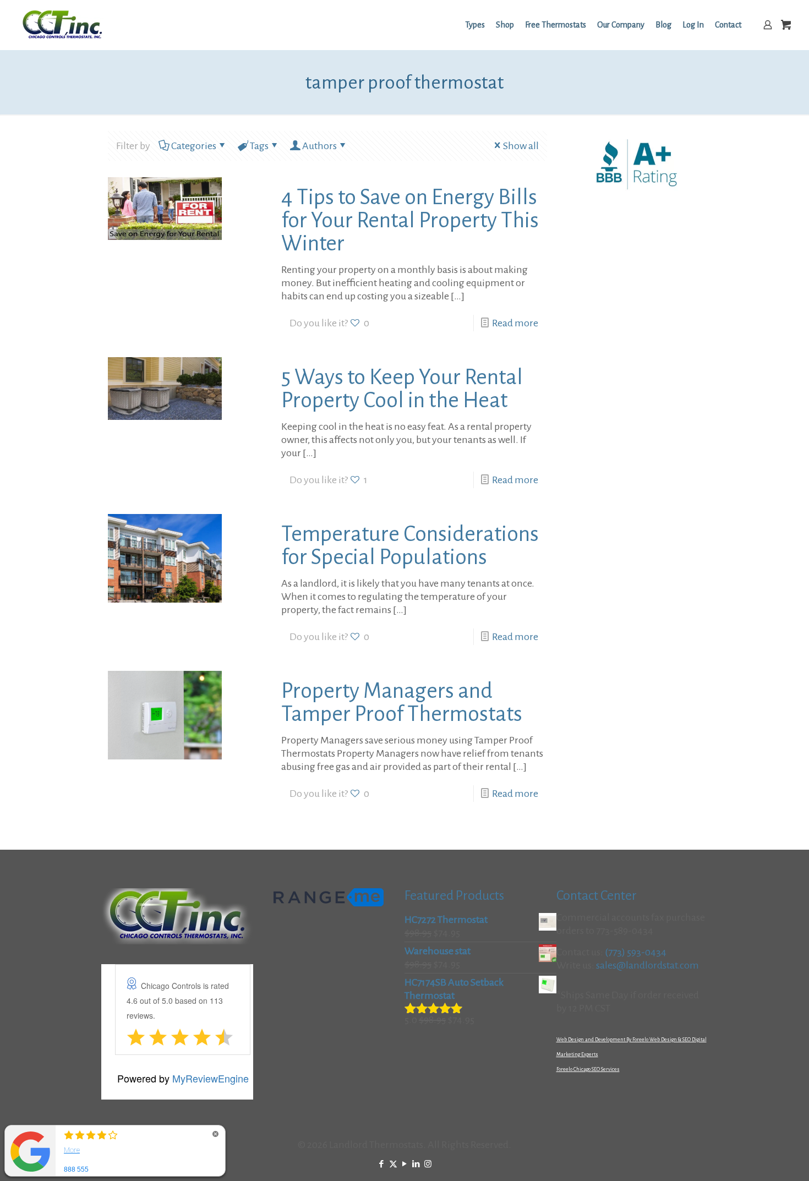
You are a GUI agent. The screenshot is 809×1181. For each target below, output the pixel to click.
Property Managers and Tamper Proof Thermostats (401, 702)
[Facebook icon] (382, 1164)
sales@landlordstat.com (647, 965)
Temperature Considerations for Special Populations (410, 545)
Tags (259, 145)
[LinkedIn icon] (416, 1164)
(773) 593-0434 (635, 952)
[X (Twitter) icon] (393, 1164)
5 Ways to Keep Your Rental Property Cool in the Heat (402, 388)
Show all (521, 145)
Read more (515, 323)
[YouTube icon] (405, 1164)
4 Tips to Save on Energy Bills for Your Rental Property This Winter (410, 220)
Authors (319, 145)
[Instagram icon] (428, 1164)
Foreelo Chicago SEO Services (588, 1069)
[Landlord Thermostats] (62, 25)
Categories (193, 145)
